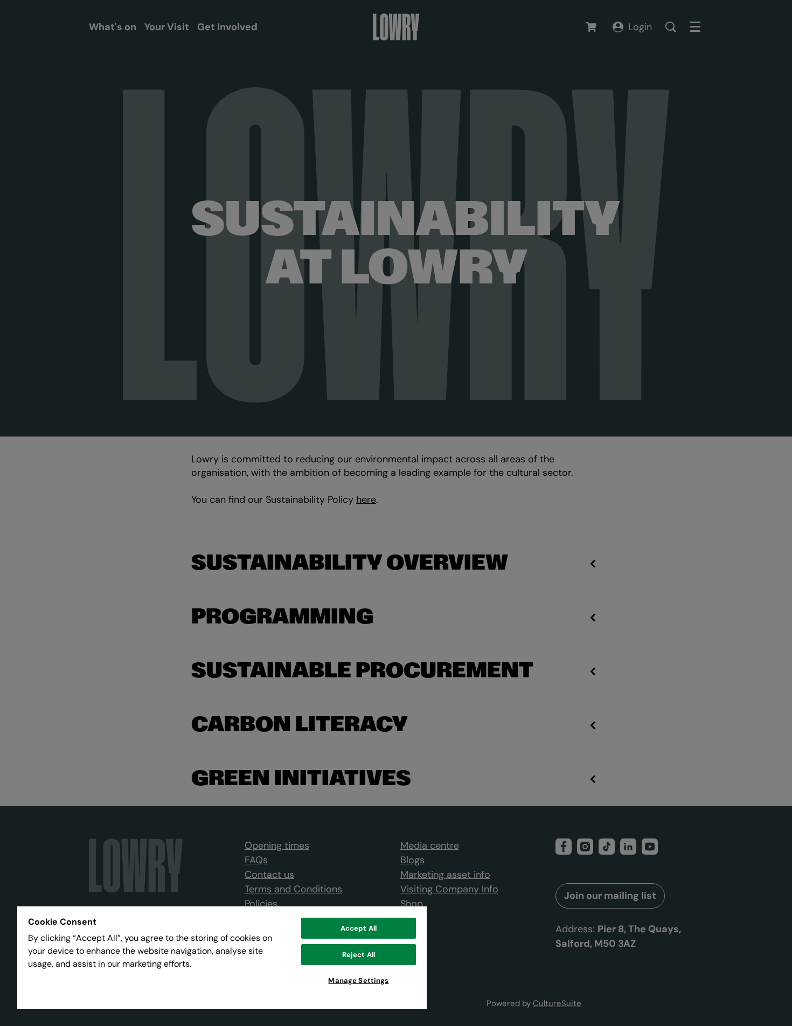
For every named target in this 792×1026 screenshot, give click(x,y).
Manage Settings (358, 980)
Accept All (359, 928)
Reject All (358, 954)
